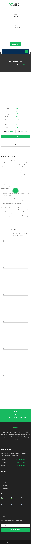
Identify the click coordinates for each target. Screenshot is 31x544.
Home (6, 65)
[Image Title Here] (5, 500)
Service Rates (6, 479)
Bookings (15, 44)
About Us (5, 476)
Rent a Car (15, 136)
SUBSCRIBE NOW (15, 530)
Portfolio (5, 485)
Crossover (13, 65)
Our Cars (5, 482)
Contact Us (5, 488)
